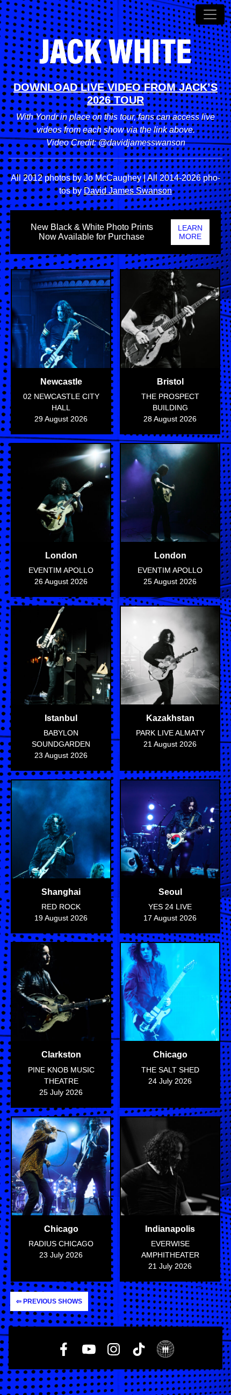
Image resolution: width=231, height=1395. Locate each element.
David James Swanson (128, 190)
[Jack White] (115, 51)
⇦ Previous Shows (49, 1301)
